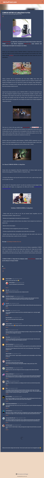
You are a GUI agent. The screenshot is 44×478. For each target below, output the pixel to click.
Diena (7, 329)
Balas (7, 287)
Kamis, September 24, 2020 (14, 381)
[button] (3, 16)
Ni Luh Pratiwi (9, 317)
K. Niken (7, 381)
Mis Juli (7, 290)
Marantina (8, 337)
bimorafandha (9, 396)
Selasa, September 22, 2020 (19, 296)
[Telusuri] (42, 2)
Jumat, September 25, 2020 (13, 388)
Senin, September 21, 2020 (19, 282)
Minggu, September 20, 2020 (17, 278)
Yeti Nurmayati (9, 425)
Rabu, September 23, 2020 (18, 344)
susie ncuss (8, 360)
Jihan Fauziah (8, 353)
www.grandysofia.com (10, 417)
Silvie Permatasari (9, 344)
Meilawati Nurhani (10, 373)
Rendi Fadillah (9, 278)
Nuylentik (8, 310)
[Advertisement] (22, 462)
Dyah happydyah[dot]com (11, 403)
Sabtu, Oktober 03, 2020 (17, 425)
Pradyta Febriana (9, 367)
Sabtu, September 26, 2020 (22, 403)
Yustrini (7, 303)
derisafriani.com (10, 2)
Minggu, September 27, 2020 (21, 417)
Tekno (4, 268)
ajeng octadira (9, 323)
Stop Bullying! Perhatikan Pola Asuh (14, 241)
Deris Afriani (12, 282)
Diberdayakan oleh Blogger (22, 474)
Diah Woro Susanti (10, 296)
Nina (7, 388)
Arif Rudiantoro (9, 410)
